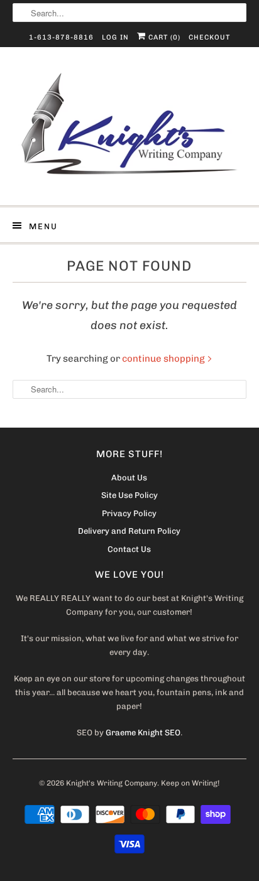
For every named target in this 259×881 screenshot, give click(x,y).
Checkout (209, 37)
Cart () (163, 37)
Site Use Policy (129, 495)
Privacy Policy (129, 513)
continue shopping (164, 358)
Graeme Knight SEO (143, 732)
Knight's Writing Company (111, 783)
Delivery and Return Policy (129, 531)
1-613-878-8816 (61, 37)
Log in (115, 37)
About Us (129, 477)
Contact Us (129, 549)
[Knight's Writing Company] (129, 131)
